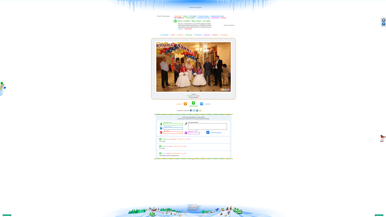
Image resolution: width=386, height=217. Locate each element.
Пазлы (185, 16)
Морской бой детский (217, 16)
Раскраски (178, 16)
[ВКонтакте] (197, 111)
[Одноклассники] (200, 111)
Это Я (173, 34)
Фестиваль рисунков (203, 17)
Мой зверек (198, 34)
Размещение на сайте (193, 207)
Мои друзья (189, 34)
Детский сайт (190, 204)
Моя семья (180, 34)
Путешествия (224, 34)
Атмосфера (215, 17)
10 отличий (193, 16)
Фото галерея (191, 17)
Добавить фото (188, 28)
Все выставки (165, 34)
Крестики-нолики (204, 16)
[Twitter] (194, 111)
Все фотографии (193, 106)
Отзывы (223, 17)
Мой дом (215, 34)
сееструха (179, 104)
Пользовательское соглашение (193, 208)
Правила (180, 28)
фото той (208, 104)
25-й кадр (194, 206)
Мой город (207, 34)
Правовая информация (191, 210)
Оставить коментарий (215, 132)
